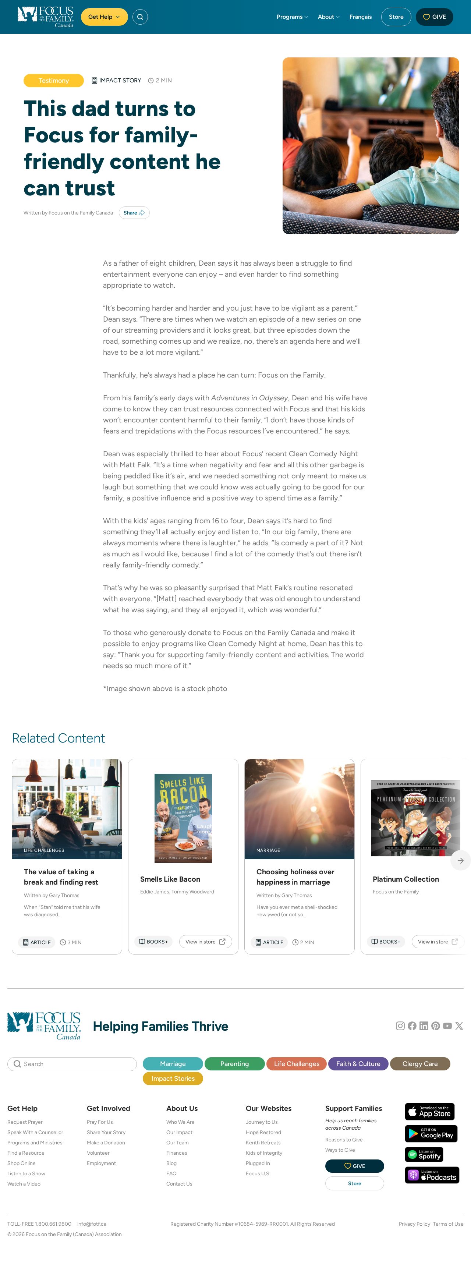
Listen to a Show (26, 1173)
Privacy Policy (414, 1224)
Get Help (100, 16)
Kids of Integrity (264, 1153)
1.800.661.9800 (53, 1224)
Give (439, 16)
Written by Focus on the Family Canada (68, 213)
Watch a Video (23, 1184)
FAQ (171, 1173)
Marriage (173, 1063)
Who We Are (180, 1122)
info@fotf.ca (91, 1224)
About (326, 16)
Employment (101, 1163)
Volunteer (98, 1153)
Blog (171, 1163)
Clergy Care (420, 1063)
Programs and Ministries (35, 1142)
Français (361, 16)
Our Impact (179, 1132)
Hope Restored (263, 1132)
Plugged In (258, 1163)
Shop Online (21, 1163)
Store (396, 16)
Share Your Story (106, 1132)
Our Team (177, 1142)
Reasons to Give (344, 1140)
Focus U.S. (258, 1173)
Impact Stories (173, 1078)
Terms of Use (448, 1224)
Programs (289, 16)
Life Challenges (296, 1063)
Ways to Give (340, 1150)
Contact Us (179, 1184)
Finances (176, 1153)
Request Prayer (25, 1122)
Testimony (54, 80)
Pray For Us (100, 1122)
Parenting (234, 1063)
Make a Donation (106, 1142)
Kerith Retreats (263, 1142)
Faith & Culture (358, 1063)
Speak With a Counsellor (35, 1132)
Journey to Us (262, 1122)
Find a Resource (26, 1153)
